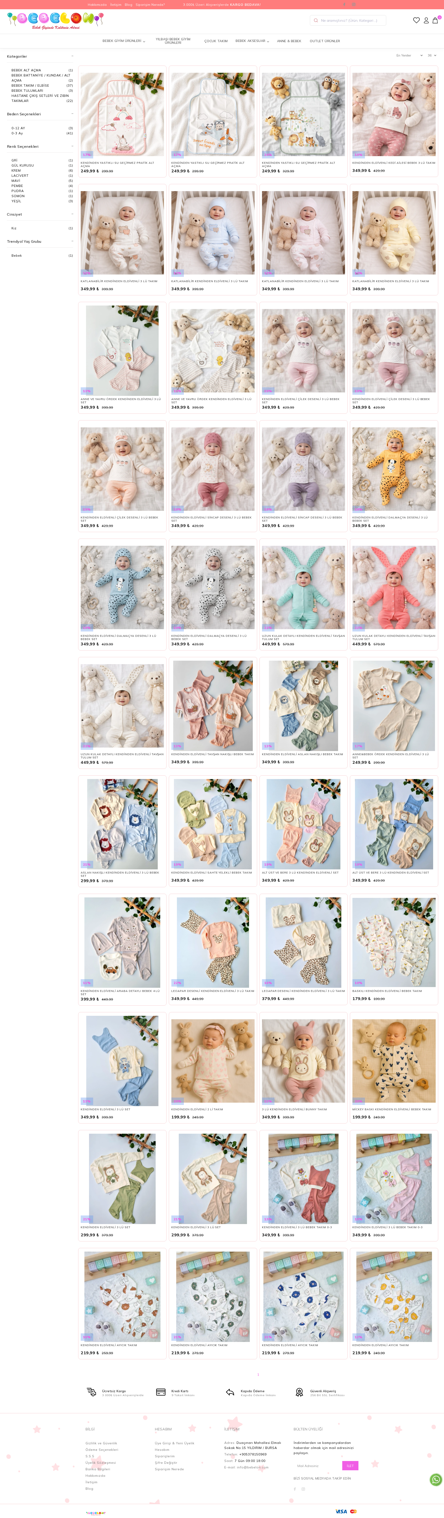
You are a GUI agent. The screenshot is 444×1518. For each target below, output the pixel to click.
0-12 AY (18, 128)
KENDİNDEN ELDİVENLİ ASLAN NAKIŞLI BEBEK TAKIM (302, 754)
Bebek (17, 255)
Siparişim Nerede (169, 1469)
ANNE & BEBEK (289, 41)
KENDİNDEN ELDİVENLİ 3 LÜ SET (105, 1109)
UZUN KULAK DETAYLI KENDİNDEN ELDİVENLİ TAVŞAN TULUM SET (303, 637)
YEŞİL (16, 201)
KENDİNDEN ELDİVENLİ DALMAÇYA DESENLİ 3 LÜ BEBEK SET (390, 519)
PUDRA (18, 191)
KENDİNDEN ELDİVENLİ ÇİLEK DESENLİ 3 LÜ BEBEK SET (301, 400)
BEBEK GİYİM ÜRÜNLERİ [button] (122, 41)
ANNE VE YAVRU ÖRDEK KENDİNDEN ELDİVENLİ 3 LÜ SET (121, 400)
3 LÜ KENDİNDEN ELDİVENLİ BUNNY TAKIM (294, 1109)
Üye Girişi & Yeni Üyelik (174, 1443)
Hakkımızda (97, 5)
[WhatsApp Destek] (436, 1479)
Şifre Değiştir (166, 1463)
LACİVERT (20, 176)
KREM (16, 170)
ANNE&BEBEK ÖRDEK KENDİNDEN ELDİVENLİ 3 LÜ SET (390, 755)
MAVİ (16, 181)
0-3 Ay (17, 133)
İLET (350, 1466)
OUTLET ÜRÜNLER (325, 41)
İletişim (115, 5)
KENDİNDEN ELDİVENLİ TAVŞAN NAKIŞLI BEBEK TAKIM (212, 754)
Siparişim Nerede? (150, 5)
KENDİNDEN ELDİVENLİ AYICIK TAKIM (109, 1345)
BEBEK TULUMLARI (27, 90)
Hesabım (162, 1450)
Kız (14, 228)
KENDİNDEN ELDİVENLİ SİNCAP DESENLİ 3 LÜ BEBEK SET (211, 519)
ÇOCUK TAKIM (216, 41)
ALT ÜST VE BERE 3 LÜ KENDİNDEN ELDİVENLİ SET (300, 872)
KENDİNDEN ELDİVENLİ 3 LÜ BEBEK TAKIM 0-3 (297, 1227)
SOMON (18, 196)
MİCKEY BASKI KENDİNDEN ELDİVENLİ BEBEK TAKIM (391, 1109)
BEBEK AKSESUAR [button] (250, 41)
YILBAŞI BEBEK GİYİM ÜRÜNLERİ (173, 41)
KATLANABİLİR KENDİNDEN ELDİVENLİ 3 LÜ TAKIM (119, 281)
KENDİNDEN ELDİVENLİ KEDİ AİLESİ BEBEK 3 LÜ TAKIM (393, 162)
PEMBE (17, 186)
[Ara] (315, 20)
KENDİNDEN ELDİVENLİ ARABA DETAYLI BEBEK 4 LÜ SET (120, 992)
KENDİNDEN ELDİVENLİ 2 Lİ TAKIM (197, 1109)
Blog (128, 5)
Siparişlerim (165, 1456)
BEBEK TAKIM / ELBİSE (30, 85)
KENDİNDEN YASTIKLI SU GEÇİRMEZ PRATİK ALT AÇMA (117, 164)
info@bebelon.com (253, 1467)
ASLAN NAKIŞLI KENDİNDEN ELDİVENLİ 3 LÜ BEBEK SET (120, 874)
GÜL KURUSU (23, 165)
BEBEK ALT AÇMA (26, 70)
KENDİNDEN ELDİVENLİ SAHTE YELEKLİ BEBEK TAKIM (211, 872)
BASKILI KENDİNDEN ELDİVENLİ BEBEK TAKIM (387, 991)
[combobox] (348, 20)
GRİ (15, 160)
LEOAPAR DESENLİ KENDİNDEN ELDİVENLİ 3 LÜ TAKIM (212, 991)
